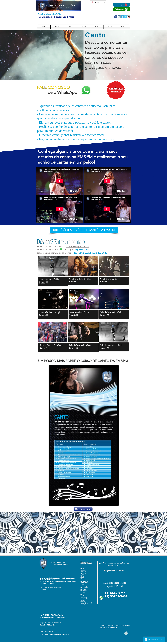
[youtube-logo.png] (128, 16)
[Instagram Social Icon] (119, 16)
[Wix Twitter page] (125, 16)
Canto (82, 568)
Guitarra (83, 571)
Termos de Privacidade (46, 632)
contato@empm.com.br (77, 246)
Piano (82, 576)
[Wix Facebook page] (115, 16)
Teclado (83, 573)
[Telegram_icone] (122, 16)
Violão (83, 579)
